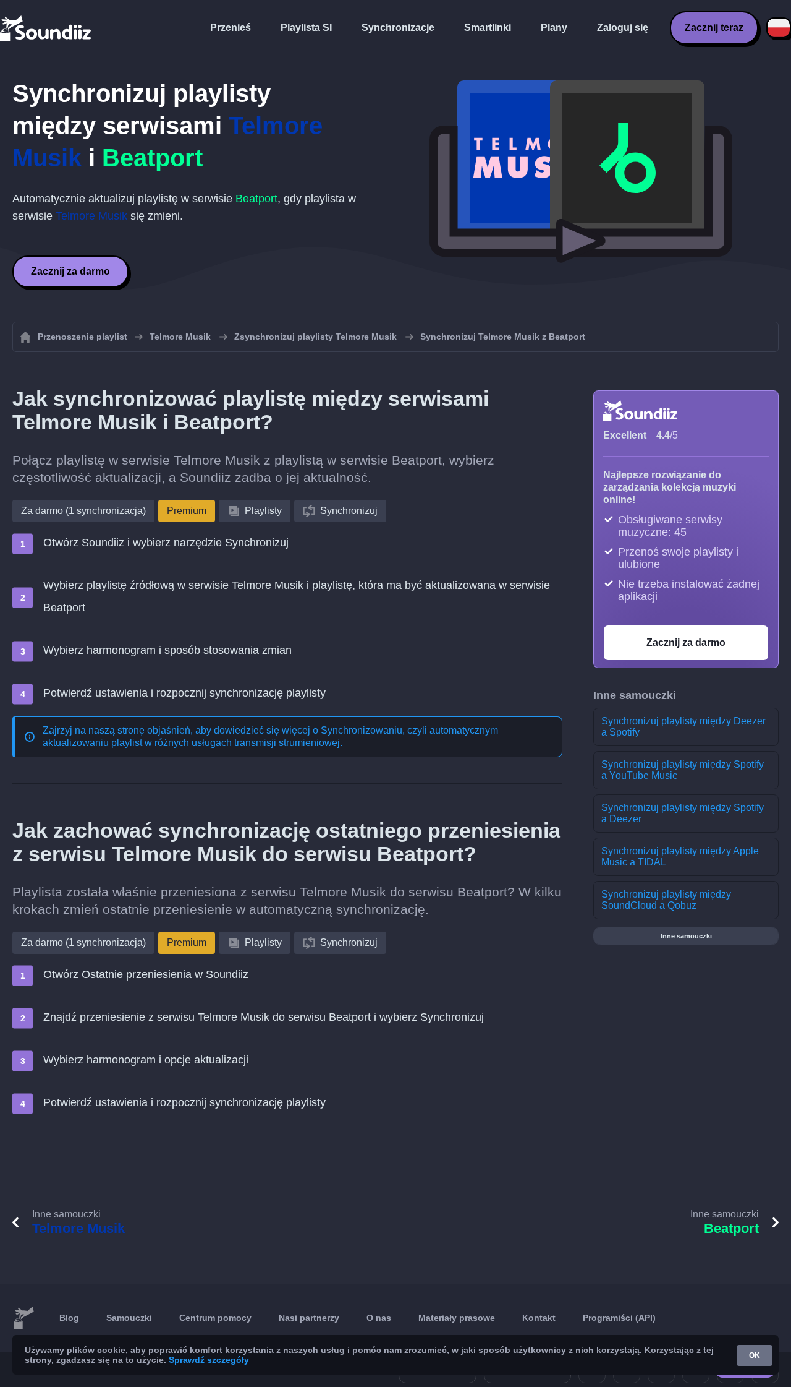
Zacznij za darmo (70, 271)
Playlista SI (306, 27)
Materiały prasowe (456, 1318)
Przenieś (230, 27)
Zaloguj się (622, 27)
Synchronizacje (398, 27)
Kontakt (539, 1318)
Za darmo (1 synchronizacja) (83, 510)
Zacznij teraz (714, 27)
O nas (378, 1318)
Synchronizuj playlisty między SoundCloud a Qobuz (666, 900)
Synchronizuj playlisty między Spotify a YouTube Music (682, 770)
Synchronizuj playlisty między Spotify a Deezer (682, 813)
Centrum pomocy (215, 1318)
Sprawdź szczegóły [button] (209, 1360)
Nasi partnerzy (309, 1318)
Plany (554, 27)
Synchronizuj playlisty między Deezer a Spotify (683, 726)
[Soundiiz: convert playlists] (23, 1318)
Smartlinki (487, 27)
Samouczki (129, 1318)
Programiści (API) (619, 1318)
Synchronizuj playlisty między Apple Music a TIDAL (680, 856)
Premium (186, 510)
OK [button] (754, 1355)
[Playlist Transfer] (46, 28)
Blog (69, 1318)
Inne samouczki (686, 936)
